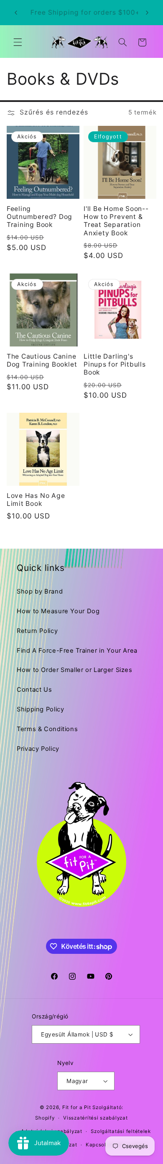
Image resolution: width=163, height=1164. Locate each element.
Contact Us (34, 689)
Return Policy (37, 631)
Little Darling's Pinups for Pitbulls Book (115, 364)
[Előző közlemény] (16, 12)
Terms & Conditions (47, 729)
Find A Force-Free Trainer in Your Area (77, 650)
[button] (17, 42)
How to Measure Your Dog (58, 611)
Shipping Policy (40, 709)
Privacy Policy (38, 749)
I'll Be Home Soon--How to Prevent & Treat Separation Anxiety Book (116, 221)
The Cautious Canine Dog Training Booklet (42, 360)
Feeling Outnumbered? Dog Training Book (39, 217)
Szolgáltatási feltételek (121, 1131)
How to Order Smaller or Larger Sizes (74, 670)
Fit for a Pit (76, 1107)
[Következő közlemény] (147, 12)
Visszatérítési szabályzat (95, 1118)
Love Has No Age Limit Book (36, 500)
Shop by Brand (40, 591)
